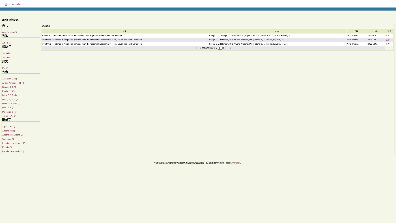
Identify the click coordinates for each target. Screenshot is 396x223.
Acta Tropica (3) (9, 32)
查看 (388, 35)
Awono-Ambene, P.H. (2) (13, 83)
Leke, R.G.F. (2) (9, 95)
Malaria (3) (7, 147)
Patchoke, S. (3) (9, 112)
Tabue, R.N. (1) (9, 116)
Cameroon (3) (8, 139)
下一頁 (228, 48)
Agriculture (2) (8, 126)
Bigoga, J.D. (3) (9, 87)
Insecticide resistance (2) (13, 143)
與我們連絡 (235, 163)
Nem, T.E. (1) (8, 108)
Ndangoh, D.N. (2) (10, 99)
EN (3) (5, 68)
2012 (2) (6, 57)
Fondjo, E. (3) (8, 91)
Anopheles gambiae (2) (12, 135)
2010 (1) (6, 53)
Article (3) (6, 43)
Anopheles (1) (8, 131)
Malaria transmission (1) (13, 151)
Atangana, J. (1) (9, 79)
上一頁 (198, 48)
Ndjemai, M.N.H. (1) (11, 103)
